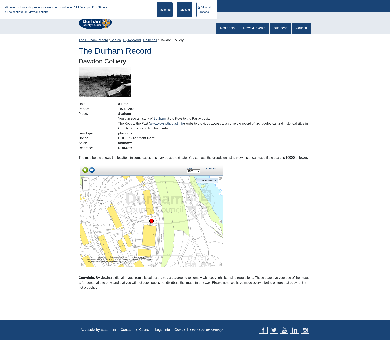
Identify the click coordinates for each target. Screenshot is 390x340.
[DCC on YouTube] (284, 329)
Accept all (165, 9)
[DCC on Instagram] (305, 329)
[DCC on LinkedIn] (294, 329)
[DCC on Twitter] (274, 329)
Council (301, 28)
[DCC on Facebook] (263, 329)
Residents (227, 28)
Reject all (184, 9)
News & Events (254, 28)
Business (280, 28)
